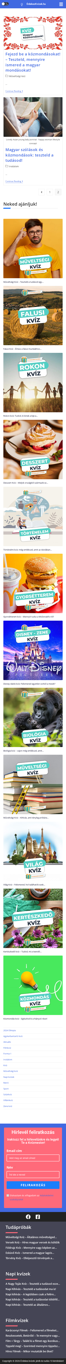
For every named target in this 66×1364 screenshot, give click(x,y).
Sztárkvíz (7, 1094)
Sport (6, 1088)
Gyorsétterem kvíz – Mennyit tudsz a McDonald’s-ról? (28, 616)
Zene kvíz (7, 1106)
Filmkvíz (7, 1047)
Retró (6, 1082)
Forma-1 (7, 1053)
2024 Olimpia (9, 1030)
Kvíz (5, 1065)
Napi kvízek (8, 1077)
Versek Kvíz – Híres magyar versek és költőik (33, 1242)
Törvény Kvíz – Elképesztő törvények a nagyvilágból (29, 1260)
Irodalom (14, 166)
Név (10, 1167)
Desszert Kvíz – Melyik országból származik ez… (25, 482)
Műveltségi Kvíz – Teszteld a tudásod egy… (23, 281)
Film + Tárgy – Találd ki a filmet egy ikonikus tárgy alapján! (32, 1342)
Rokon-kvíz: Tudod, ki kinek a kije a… (20, 415)
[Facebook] (28, 1217)
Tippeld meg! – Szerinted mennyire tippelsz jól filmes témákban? (32, 1347)
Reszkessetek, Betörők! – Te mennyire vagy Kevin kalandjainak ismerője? (32, 1337)
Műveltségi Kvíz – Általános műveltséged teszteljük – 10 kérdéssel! (30, 1238)
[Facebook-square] (38, 1217)
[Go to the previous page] (41, 192)
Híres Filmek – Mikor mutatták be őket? (29, 1351)
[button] (61, 4)
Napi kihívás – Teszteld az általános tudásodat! (27, 1306)
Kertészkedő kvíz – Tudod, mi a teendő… (22, 951)
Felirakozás (33, 1185)
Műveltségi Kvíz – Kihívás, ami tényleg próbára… (26, 817)
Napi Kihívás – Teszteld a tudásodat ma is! (31, 1289)
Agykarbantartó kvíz (13, 1036)
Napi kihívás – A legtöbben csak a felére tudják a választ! (30, 1296)
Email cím (14, 1151)
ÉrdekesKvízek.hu (36, 4)
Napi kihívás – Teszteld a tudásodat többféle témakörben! (32, 1301)
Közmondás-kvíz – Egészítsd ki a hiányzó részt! (25, 1018)
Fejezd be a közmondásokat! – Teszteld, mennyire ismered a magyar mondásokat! (33, 62)
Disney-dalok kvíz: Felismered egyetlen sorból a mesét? (29, 683)
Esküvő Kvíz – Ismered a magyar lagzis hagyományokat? (29, 1254)
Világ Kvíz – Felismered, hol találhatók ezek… (24, 884)
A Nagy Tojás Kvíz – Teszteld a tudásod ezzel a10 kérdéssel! (32, 1285)
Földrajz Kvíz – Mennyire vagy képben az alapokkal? (30, 1249)
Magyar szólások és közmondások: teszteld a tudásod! (29, 155)
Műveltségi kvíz (17, 76)
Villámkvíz (8, 1100)
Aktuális (7, 1041)
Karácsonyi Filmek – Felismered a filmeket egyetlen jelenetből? (31, 1332)
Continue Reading (14, 91)
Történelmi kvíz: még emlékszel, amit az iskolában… (27, 549)
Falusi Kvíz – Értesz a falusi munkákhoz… (22, 348)
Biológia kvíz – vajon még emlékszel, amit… (23, 750)
